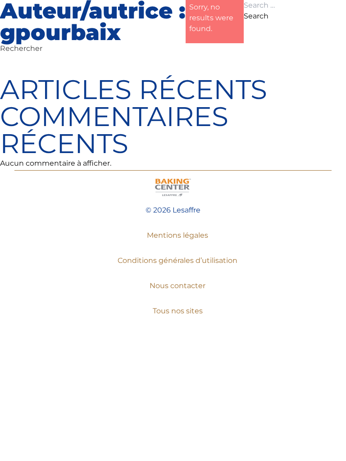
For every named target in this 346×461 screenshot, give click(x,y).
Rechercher (21, 48)
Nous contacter (177, 285)
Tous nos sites (178, 311)
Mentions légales (177, 235)
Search (256, 16)
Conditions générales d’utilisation (177, 260)
